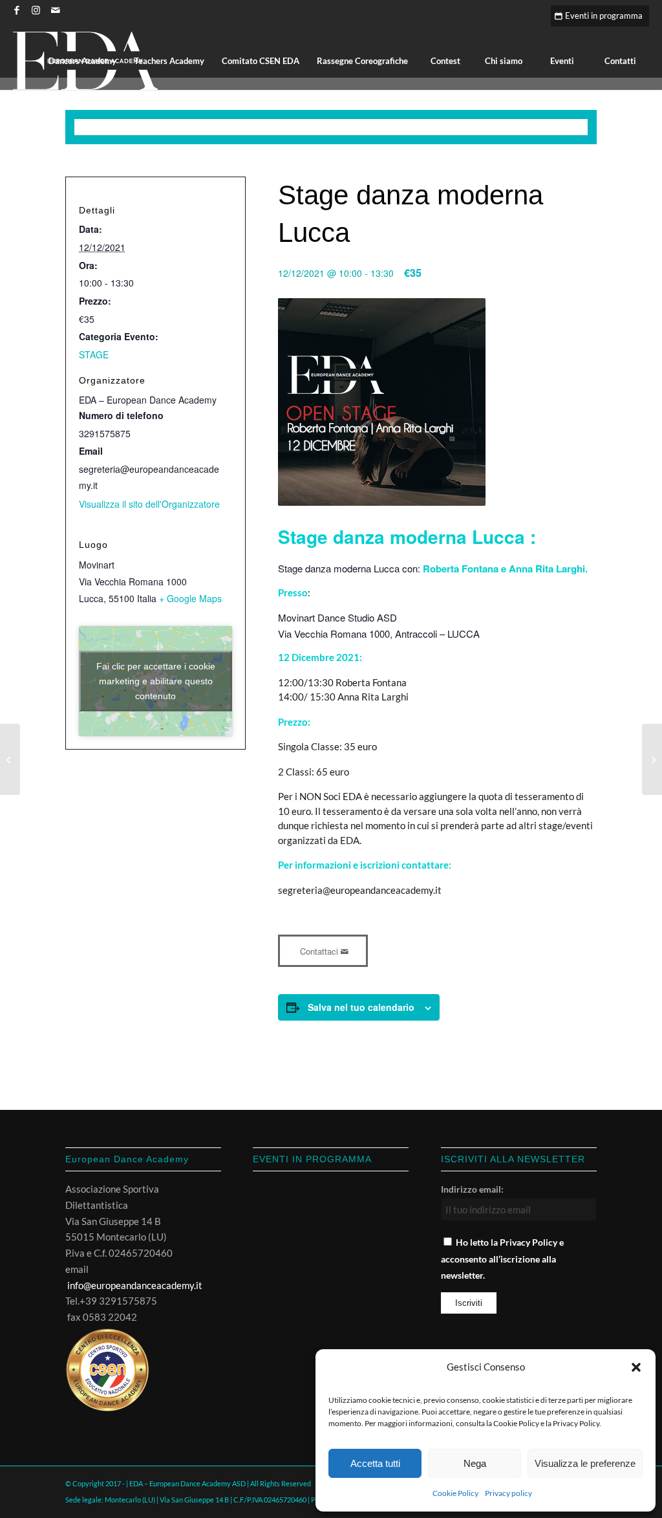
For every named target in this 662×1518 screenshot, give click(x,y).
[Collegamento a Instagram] (36, 9)
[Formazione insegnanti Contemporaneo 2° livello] (652, 759)
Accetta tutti (375, 1463)
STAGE (94, 354)
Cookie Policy (455, 1493)
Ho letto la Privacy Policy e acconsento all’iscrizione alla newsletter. (502, 1259)
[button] (636, 1367)
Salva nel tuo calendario (361, 1007)
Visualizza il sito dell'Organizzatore (149, 503)
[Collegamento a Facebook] (16, 9)
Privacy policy (508, 1493)
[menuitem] (82, 61)
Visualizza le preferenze (585, 1463)
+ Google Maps (190, 598)
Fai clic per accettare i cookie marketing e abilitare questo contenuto (155, 680)
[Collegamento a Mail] (55, 9)
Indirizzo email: (472, 1189)
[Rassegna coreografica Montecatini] (10, 759)
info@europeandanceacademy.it (134, 1285)
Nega (475, 1463)
